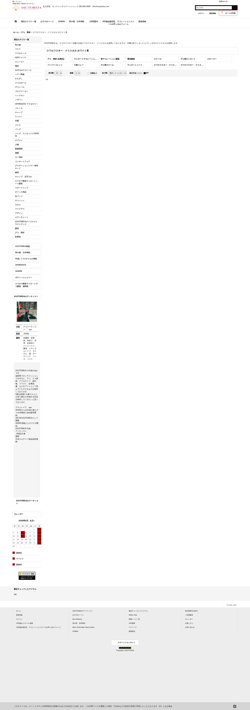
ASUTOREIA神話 (22, 246)
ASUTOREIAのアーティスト (82, 611)
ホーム (18, 611)
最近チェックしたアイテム (138, 611)
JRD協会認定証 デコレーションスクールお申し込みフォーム (38, 627)
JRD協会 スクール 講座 (24, 623)
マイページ (133, 627)
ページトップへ (232, 605)
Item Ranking (77, 619)
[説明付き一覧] (147, 73)
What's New (133, 615)
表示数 (51, 73)
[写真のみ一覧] (140, 73)
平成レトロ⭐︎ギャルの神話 (26, 259)
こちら (169, 706)
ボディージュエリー (23, 277)
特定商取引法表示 (191, 611)
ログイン (201, 13)
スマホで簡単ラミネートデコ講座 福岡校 (26, 285)
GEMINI (18, 271)
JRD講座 (132, 623)
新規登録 (212, 13)
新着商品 (132, 631)
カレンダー (189, 619)
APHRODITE (20, 265)
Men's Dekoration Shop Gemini (83, 627)
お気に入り (189, 623)
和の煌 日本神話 (22, 252)
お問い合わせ (190, 627)
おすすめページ (78, 615)
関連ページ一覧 (134, 619)
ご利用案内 (189, 615)
